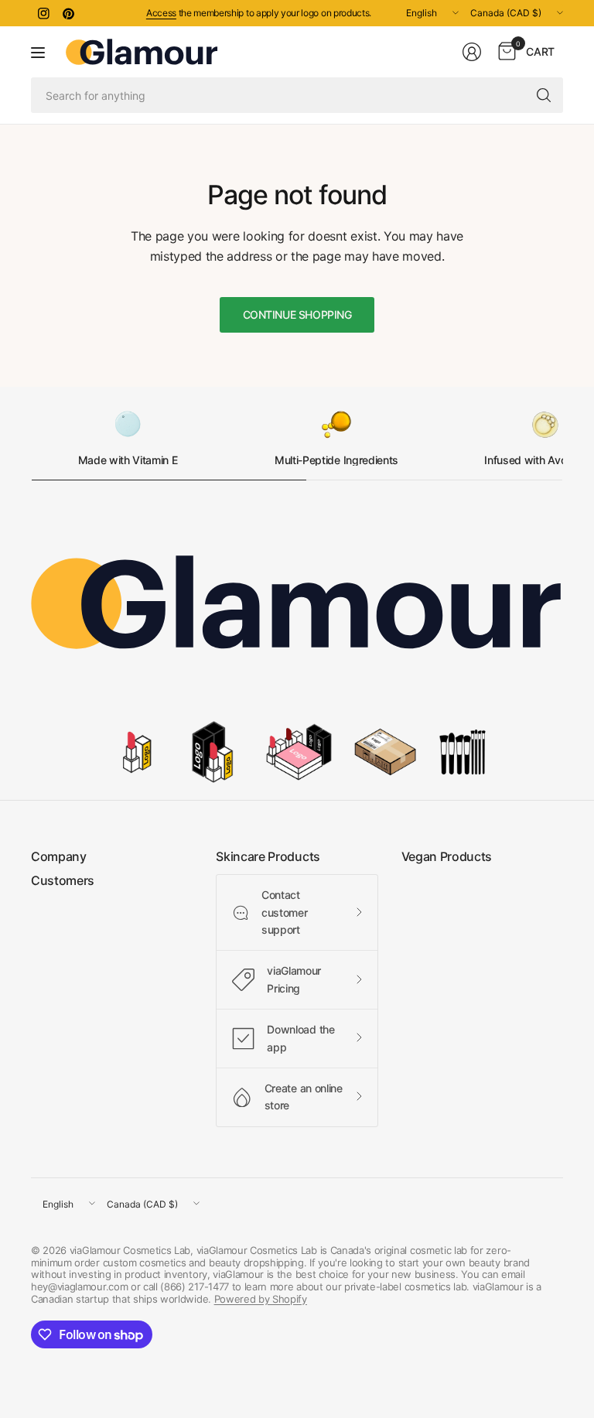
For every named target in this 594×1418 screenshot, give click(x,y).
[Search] (543, 95)
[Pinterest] (68, 13)
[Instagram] (43, 13)
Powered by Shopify (260, 1299)
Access (161, 13)
